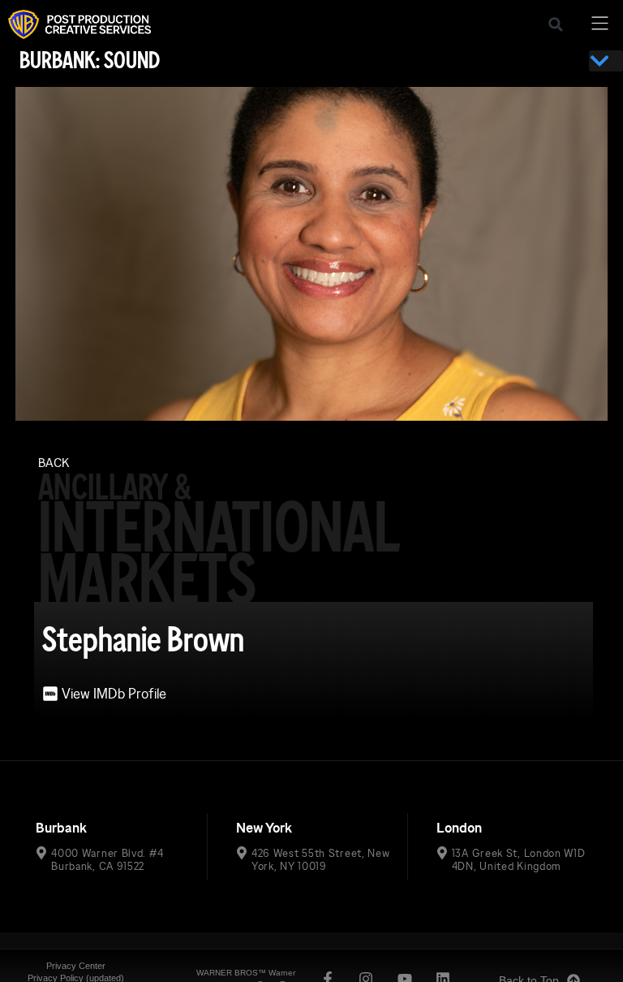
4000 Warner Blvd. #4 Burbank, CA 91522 (107, 859)
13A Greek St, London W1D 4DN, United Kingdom (519, 859)
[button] (556, 24)
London (459, 828)
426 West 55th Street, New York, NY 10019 (320, 859)
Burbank (61, 828)
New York (264, 828)
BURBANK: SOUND (89, 60)
